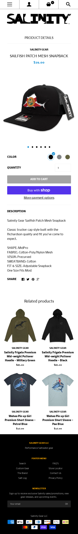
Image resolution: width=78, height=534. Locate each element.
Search (22, 463)
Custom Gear (22, 468)
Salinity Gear (39, 50)
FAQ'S (56, 463)
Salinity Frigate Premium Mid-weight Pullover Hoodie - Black (58, 356)
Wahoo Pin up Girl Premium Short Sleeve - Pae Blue (57, 420)
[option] (38, 106)
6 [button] (49, 147)
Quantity (14, 167)
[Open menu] (9, 4)
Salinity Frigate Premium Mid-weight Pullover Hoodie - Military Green (20, 356)
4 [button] (41, 147)
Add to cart (39, 179)
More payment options (39, 198)
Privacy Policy (55, 478)
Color (11, 157)
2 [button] (32, 147)
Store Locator (55, 468)
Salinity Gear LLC (39, 516)
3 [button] (36, 147)
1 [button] (28, 147)
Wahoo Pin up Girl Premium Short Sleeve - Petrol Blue (20, 420)
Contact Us (55, 473)
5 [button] (45, 147)
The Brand (22, 473)
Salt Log (22, 478)
